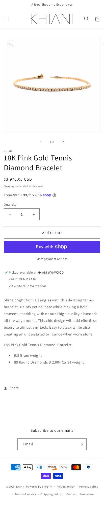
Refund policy (66, 486)
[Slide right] (63, 141)
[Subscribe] (80, 444)
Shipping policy (51, 494)
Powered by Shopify (39, 486)
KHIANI (21, 486)
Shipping (9, 186)
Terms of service (25, 494)
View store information (27, 286)
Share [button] (14, 388)
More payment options (52, 259)
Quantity (10, 204)
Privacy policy (88, 486)
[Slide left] (40, 141)
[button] (6, 19)
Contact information (80, 494)
